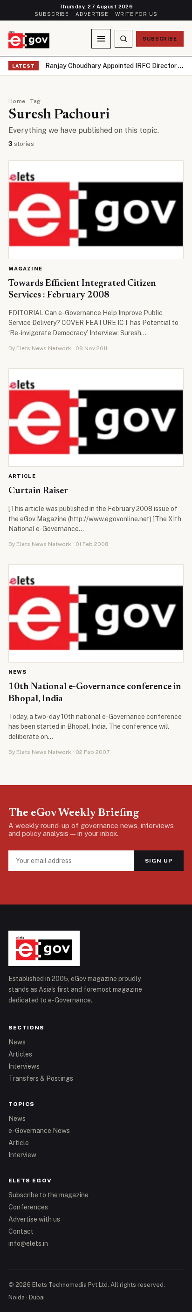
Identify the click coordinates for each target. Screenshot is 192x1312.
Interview (22, 1155)
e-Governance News (39, 1130)
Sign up (158, 860)
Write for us (136, 14)
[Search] (123, 39)
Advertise (92, 14)
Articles (20, 1054)
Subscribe (51, 14)
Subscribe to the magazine (48, 1195)
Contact (21, 1231)
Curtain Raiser (38, 491)
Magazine (25, 268)
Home (17, 101)
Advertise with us (34, 1219)
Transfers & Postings (40, 1078)
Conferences (28, 1207)
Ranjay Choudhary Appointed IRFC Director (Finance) (114, 65)
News (17, 672)
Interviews (24, 1066)
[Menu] (101, 38)
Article (22, 476)
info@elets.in (28, 1243)
